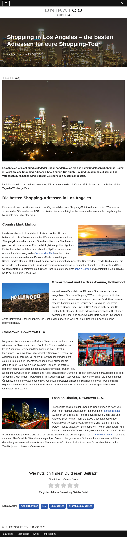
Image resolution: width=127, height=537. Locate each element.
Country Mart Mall (44, 253)
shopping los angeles (80, 506)
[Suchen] (122, 3)
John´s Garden (83, 269)
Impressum (50, 534)
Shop (36, 534)
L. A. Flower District (102, 434)
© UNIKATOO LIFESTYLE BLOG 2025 (23, 527)
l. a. (44, 506)
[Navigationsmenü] (6, 3)
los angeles (57, 506)
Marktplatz (23, 534)
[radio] (51, 486)
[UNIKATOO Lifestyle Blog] (63, 12)
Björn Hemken (18, 54)
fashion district (29, 506)
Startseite (8, 534)
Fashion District (111, 411)
